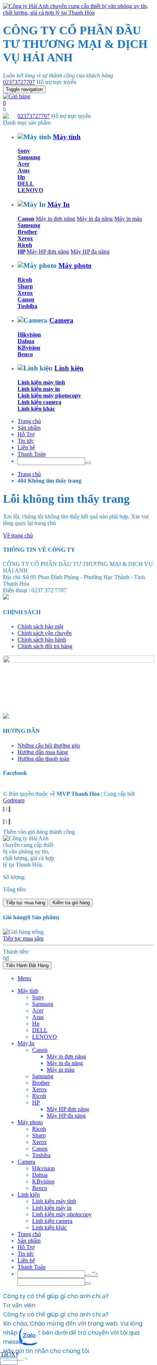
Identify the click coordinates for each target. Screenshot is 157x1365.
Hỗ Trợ (26, 434)
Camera (61, 320)
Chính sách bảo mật (40, 626)
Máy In (58, 204)
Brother (27, 232)
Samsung (29, 157)
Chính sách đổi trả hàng (45, 646)
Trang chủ (29, 421)
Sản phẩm (29, 428)
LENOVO (30, 190)
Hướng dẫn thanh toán (43, 759)
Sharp (25, 286)
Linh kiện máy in (39, 389)
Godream (13, 800)
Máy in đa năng (95, 219)
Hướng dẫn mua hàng (43, 752)
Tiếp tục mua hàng (25, 902)
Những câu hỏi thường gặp (49, 745)
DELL (26, 183)
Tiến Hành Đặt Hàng (27, 965)
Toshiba (27, 306)
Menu (24, 978)
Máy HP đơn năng (48, 251)
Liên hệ (26, 447)
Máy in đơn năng (55, 219)
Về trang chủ (18, 535)
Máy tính (67, 137)
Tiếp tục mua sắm (23, 938)
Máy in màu (128, 219)
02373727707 (19, 82)
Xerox (25, 238)
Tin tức (26, 441)
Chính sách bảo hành (42, 639)
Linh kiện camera (39, 402)
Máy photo (75, 265)
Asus (24, 170)
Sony (24, 151)
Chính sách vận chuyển (45, 633)
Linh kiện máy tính (41, 382)
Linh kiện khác (36, 409)
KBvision (29, 348)
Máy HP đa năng (90, 251)
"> (94, 1274)
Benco (25, 354)
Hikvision (29, 334)
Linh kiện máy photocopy (49, 395)
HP (21, 251)
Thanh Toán (32, 454)
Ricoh (25, 245)
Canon (26, 219)
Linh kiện (69, 368)
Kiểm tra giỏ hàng (71, 902)
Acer (24, 164)
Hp (21, 177)
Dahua (26, 341)
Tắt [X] (9, 1354)
